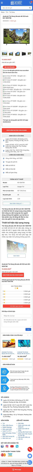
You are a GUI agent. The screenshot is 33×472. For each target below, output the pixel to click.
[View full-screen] (29, 27)
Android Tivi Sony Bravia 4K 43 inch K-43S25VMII (8, 352)
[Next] (29, 54)
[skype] (17, 446)
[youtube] (12, 446)
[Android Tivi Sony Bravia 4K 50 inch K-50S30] (24, 343)
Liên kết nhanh (22, 420)
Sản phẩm (5, 420)
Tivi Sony (12, 12)
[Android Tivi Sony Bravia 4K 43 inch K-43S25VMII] (8, 343)
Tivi (7, 12)
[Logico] (16, 3)
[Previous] (4, 54)
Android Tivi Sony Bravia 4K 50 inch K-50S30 (23, 352)
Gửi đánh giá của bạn (16, 306)
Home (2, 12)
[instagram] (7, 446)
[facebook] (2, 446)
